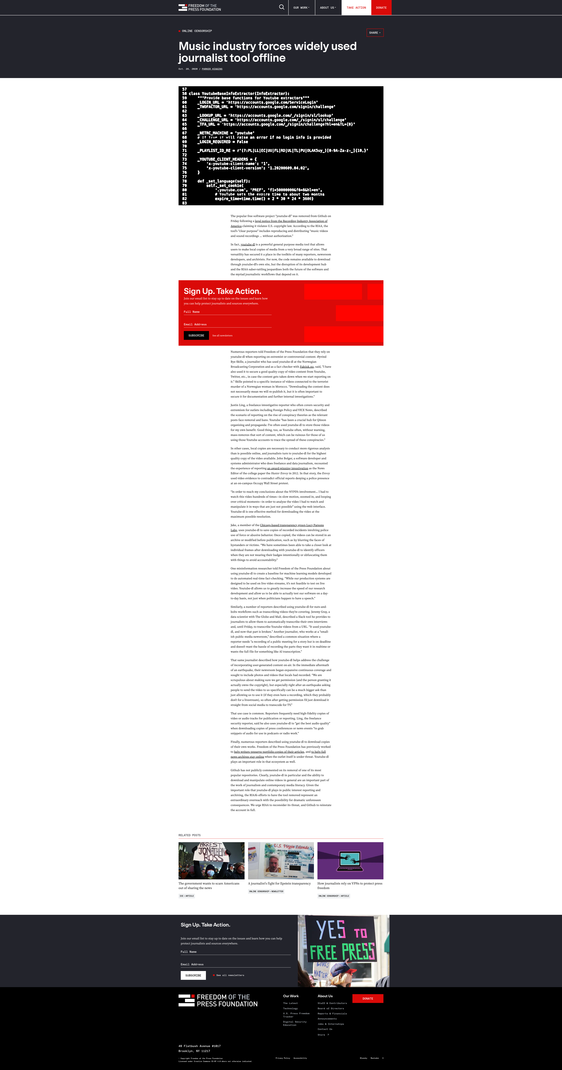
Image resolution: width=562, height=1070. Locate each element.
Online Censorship (197, 31)
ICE (181, 896)
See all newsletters (222, 335)
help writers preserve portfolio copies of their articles (269, 752)
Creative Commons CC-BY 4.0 (207, 1061)
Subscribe (196, 335)
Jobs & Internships (331, 1024)
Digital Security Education (295, 1023)
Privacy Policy (283, 1058)
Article (190, 896)
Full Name (192, 311)
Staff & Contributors (332, 1003)
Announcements (327, 1018)
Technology (290, 1008)
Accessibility (300, 1058)
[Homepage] (200, 7)
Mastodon (375, 1058)
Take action (356, 7)
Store (321, 1034)
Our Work (300, 7)
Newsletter (277, 891)
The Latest (290, 1003)
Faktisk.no (307, 367)
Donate (381, 7)
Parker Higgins (212, 68)
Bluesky (363, 1058)
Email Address (195, 324)
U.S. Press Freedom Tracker (296, 1015)
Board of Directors (331, 1008)
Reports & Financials (332, 1013)
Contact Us (325, 1029)
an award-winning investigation (287, 468)
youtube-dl (248, 244)
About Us (327, 7)
